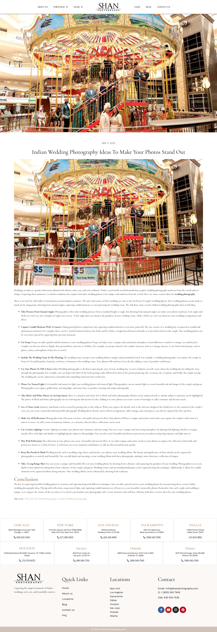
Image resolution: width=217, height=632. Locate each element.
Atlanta (190, 548)
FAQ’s (137, 6)
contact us (163, 6)
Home (65, 588)
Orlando (135, 548)
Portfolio (59, 6)
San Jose (81, 548)
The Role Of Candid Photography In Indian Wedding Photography (56, 498)
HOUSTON (27, 548)
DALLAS (195, 525)
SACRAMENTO (152, 525)
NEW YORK (65, 525)
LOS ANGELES (108, 525)
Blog (148, 6)
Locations (67, 599)
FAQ (64, 615)
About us (42, 6)
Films (77, 6)
